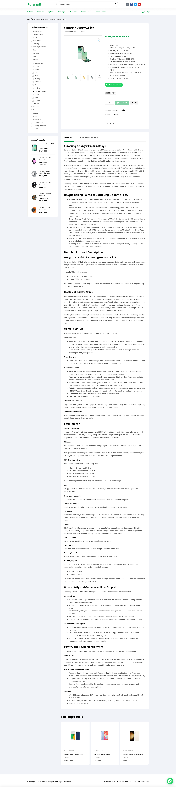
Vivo (36, 97)
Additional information (90, 138)
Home (29, 19)
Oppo (37, 85)
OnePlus (36, 104)
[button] (99, 40)
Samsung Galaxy (43, 19)
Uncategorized (38, 122)
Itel (36, 72)
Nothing (37, 79)
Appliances (37, 41)
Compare (136, 103)
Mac (34, 56)
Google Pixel (39, 63)
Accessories (37, 31)
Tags (35, 116)
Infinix (37, 66)
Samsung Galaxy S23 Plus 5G (133, 754)
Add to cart (124, 102)
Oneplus (38, 82)
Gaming (36, 44)
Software (36, 107)
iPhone (37, 69)
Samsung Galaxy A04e (102, 754)
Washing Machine (39, 126)
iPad (34, 50)
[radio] (108, 93)
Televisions (37, 119)
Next (99, 76)
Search (115, 4)
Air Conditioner (38, 34)
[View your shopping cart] (148, 12)
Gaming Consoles (39, 47)
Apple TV (36, 37)
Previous (99, 79)
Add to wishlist (132, 103)
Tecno (37, 94)
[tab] (69, 139)
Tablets (35, 113)
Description (69, 138)
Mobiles (34, 19)
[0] (143, 12)
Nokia (36, 76)
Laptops (36, 53)
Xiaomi (37, 101)
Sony (35, 110)
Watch (35, 129)
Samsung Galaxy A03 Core (73, 754)
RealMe (37, 88)
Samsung (72, 32)
